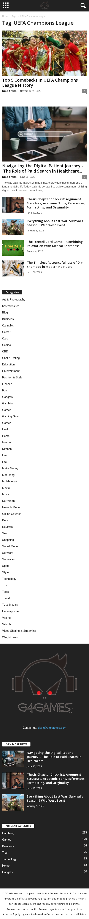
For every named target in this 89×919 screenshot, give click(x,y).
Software (7, 552)
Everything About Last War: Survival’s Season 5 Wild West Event (55, 223)
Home (5, 16)
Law (4, 455)
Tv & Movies (10, 604)
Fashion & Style (12, 377)
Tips (5, 585)
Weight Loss (10, 637)
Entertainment (11, 371)
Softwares (8, 559)
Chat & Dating (11, 358)
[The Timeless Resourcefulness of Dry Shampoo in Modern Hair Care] (13, 268)
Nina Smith (9, 90)
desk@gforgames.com (52, 727)
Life (4, 462)
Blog (5, 312)
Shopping (8, 539)
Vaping (6, 617)
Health (6, 429)
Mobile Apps (9, 481)
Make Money (10, 468)
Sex (4, 533)
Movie (6, 487)
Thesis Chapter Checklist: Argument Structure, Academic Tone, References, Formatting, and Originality (56, 203)
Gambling (8, 403)
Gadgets (7, 397)
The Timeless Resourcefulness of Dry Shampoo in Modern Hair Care (55, 264)
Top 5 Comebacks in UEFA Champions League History (40, 82)
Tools (5, 591)
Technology (9, 578)
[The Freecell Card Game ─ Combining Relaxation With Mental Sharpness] (13, 248)
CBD (5, 351)
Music (6, 494)
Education (8, 364)
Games (6, 410)
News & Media (11, 507)
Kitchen (7, 449)
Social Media (10, 546)
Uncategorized (11, 611)
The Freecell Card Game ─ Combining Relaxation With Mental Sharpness (55, 244)
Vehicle (6, 624)
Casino (6, 345)
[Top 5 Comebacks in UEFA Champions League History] (44, 53)
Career (6, 332)
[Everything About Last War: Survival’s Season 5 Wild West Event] (13, 227)
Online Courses (11, 513)
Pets (5, 520)
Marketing (8, 474)
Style (5, 572)
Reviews (7, 526)
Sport (5, 565)
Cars (5, 338)
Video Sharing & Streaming (19, 630)
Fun (4, 390)
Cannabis (8, 325)
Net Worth (8, 500)
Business (8, 319)
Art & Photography (13, 299)
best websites (10, 306)
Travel (6, 598)
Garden (6, 423)
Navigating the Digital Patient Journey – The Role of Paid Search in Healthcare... (43, 168)
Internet (7, 442)
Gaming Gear (10, 416)
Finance (7, 384)
